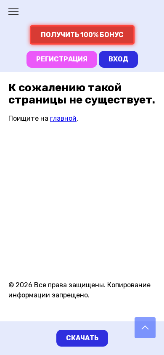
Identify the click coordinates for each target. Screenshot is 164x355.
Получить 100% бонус (82, 35)
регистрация (61, 59)
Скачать (82, 338)
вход (118, 59)
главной (63, 118)
